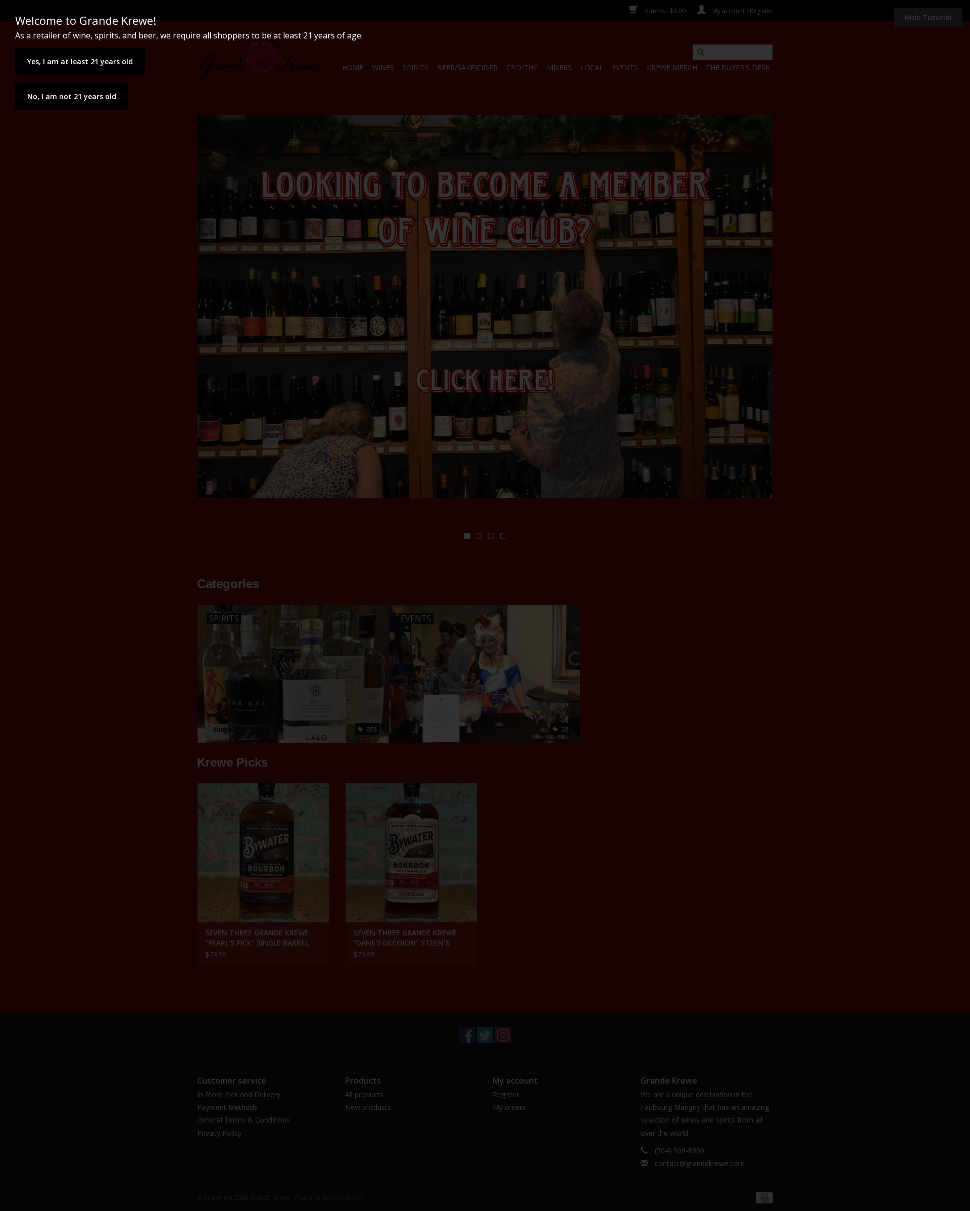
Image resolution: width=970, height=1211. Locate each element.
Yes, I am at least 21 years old (80, 61)
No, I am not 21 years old (71, 96)
